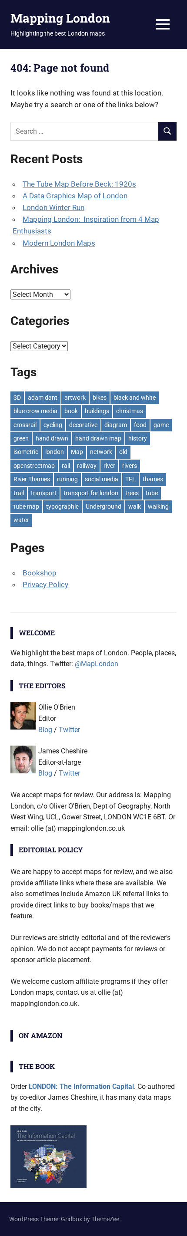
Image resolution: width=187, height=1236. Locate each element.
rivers (129, 465)
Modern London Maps (59, 243)
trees (132, 493)
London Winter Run (53, 207)
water (21, 519)
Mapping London (60, 18)
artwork (75, 397)
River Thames (31, 479)
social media (101, 479)
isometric (25, 451)
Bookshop (40, 573)
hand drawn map (98, 438)
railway (87, 465)
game (161, 424)
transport (44, 493)
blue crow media (35, 411)
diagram (115, 424)
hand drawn (52, 438)
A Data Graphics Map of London (75, 195)
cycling (52, 424)
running (67, 479)
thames (153, 479)
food (140, 424)
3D (17, 397)
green (21, 438)
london (54, 451)
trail (18, 493)
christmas (129, 411)
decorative (83, 424)
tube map (26, 506)
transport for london (90, 493)
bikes (100, 397)
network (101, 451)
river (109, 465)
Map (77, 451)
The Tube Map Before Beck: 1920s (79, 184)
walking (158, 506)
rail (66, 465)
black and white (135, 397)
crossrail (25, 424)
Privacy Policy (45, 584)
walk (134, 506)
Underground (103, 506)
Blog (45, 730)
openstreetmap (34, 465)
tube (152, 493)
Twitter (69, 730)
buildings (97, 411)
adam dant (42, 397)
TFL (130, 479)
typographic (62, 506)
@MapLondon (96, 664)
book (71, 411)
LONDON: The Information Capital (81, 1086)
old (123, 451)
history (137, 438)
